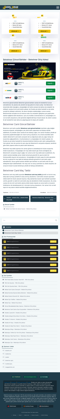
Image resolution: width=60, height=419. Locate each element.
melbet (7, 357)
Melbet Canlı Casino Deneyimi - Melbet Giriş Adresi (18, 289)
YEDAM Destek (12, 406)
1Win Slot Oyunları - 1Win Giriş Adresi (14, 283)
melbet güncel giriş (21, 382)
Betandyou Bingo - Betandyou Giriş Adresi (16, 329)
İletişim (20, 415)
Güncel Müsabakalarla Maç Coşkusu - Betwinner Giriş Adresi (20, 306)
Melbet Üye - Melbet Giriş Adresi (13, 303)
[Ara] (56, 220)
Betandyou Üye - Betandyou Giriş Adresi (15, 342)
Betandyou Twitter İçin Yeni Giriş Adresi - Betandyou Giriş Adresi (21, 332)
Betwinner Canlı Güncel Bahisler (14, 230)
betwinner (13, 382)
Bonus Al (52, 241)
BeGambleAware (45, 406)
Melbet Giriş (7, 382)
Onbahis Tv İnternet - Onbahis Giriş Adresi (16, 319)
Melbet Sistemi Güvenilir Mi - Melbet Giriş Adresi (17, 296)
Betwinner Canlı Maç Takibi (13, 233)
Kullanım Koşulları (35, 415)
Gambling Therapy (29, 406)
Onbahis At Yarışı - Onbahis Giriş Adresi (15, 322)
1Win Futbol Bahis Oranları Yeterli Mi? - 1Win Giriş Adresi (19, 279)
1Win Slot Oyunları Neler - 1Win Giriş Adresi (16, 286)
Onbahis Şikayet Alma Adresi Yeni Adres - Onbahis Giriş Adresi (21, 316)
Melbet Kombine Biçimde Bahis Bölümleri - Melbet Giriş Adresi (21, 293)
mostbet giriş (8, 364)
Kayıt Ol (50, 83)
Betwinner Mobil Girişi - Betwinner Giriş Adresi (42, 199)
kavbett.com (8, 350)
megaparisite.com (10, 367)
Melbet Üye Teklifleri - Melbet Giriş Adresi (15, 299)
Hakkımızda (26, 415)
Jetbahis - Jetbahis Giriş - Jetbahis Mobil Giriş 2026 (17, 199)
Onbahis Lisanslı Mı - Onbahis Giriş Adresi (15, 312)
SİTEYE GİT (14, 31)
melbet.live (8, 354)
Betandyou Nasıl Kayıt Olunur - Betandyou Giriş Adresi (19, 336)
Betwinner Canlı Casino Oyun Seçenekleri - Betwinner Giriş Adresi (22, 309)
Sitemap (14, 415)
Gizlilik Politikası (44, 415)
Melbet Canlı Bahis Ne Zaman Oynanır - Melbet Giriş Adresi (21, 209)
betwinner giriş (9, 360)
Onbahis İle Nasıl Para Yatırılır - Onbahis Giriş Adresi (18, 326)
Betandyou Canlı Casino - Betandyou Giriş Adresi (17, 339)
